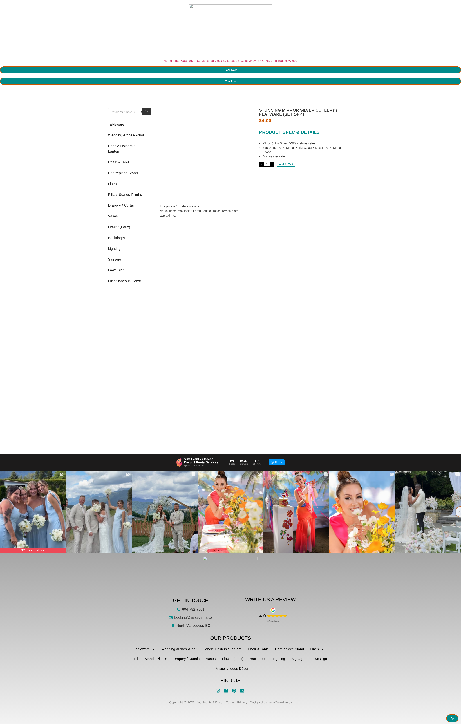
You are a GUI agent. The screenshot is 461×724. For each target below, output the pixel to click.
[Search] (146, 111)
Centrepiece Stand (123, 173)
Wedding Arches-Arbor (126, 135)
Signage (114, 259)
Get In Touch (277, 60)
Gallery (245, 60)
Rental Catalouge (183, 60)
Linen (112, 184)
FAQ (288, 60)
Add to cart (286, 164)
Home (168, 60)
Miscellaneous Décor (124, 281)
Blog (294, 60)
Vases (113, 216)
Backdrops (116, 238)
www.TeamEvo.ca (280, 702)
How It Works (259, 60)
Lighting (114, 249)
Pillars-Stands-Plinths (125, 195)
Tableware (116, 124)
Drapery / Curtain (122, 205)
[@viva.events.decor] (179, 462)
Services (203, 60)
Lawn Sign (116, 270)
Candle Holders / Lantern (121, 148)
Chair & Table (118, 162)
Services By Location (224, 60)
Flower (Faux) (119, 227)
